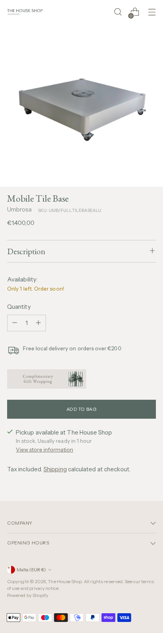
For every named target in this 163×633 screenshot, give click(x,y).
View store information (44, 449)
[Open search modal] (118, 12)
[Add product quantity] (38, 323)
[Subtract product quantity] (15, 323)
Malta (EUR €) (31, 570)
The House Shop (65, 581)
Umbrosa (19, 209)
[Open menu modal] (152, 12)
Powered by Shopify (27, 595)
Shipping (55, 469)
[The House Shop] (25, 12)
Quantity (19, 306)
